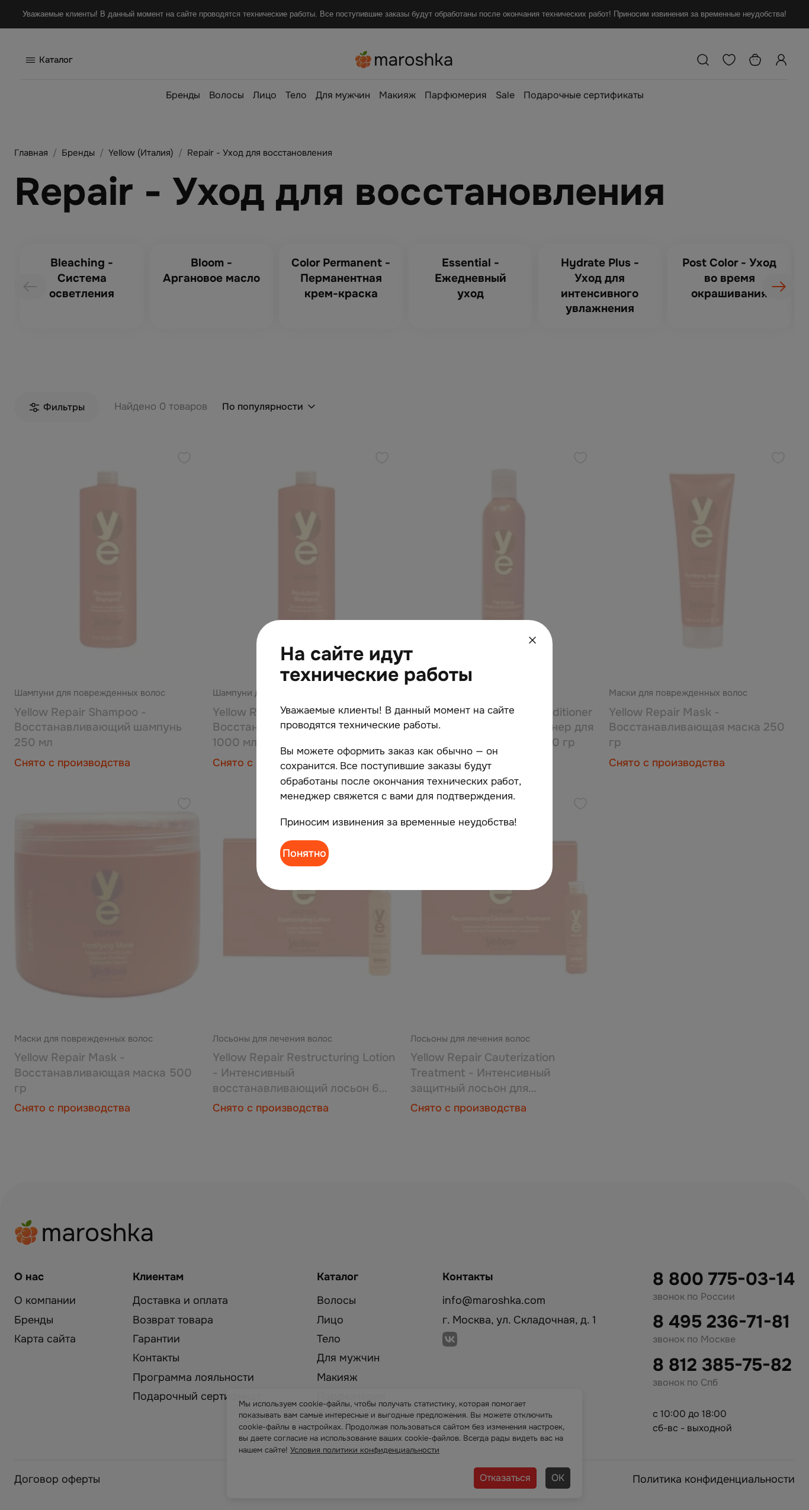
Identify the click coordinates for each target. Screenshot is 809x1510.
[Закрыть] (532, 640)
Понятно (304, 853)
